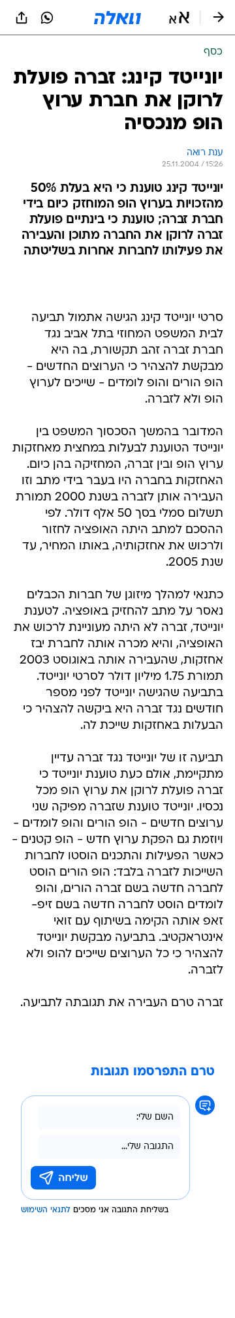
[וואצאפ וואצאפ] (47, 17)
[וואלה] (117, 17)
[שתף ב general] (21, 17)
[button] (179, 17)
